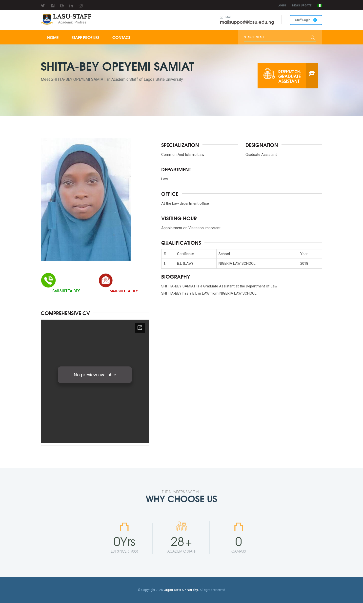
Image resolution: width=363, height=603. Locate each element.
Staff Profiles (85, 37)
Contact (121, 37)
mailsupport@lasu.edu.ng (247, 21)
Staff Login (303, 20)
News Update (301, 5)
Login (282, 5)
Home (53, 37)
